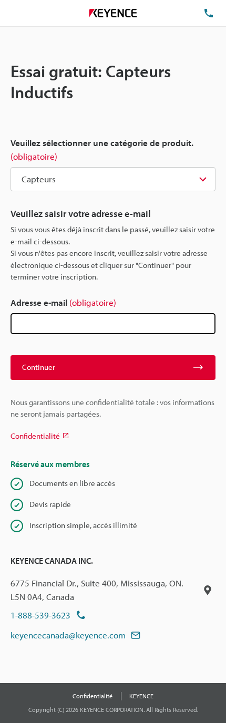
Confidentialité (92, 696)
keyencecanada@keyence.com (68, 635)
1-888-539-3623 (40, 615)
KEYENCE (141, 696)
